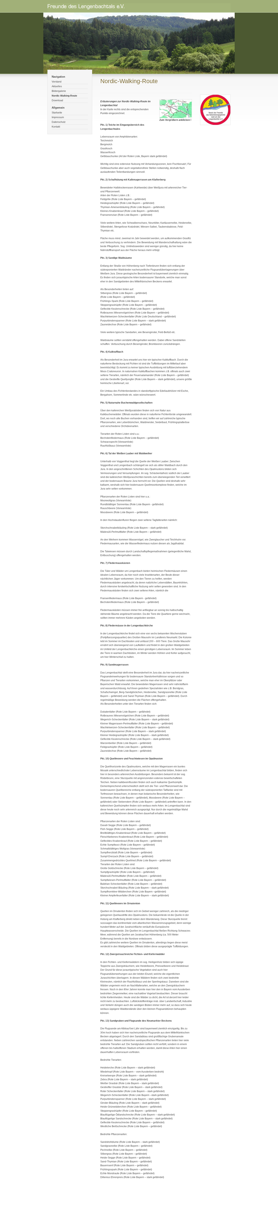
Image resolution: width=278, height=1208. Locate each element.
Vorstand (56, 81)
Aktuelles (57, 86)
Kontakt (56, 126)
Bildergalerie (59, 91)
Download (57, 100)
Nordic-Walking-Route (64, 95)
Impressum (58, 117)
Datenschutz (59, 122)
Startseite (57, 112)
